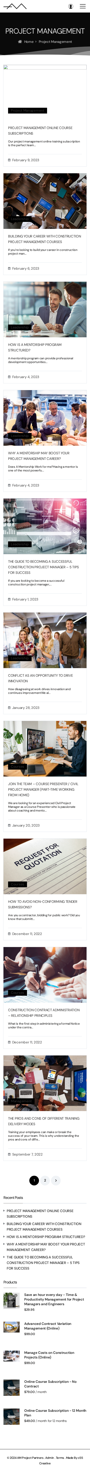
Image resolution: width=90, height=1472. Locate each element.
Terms (60, 1458)
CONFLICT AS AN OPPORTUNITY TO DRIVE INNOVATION (40, 678)
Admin (49, 1458)
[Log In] (70, 6)
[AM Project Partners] (15, 6)
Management (21, 1101)
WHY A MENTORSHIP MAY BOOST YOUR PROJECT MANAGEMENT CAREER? (38, 456)
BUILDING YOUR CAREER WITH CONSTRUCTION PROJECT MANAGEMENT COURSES (44, 239)
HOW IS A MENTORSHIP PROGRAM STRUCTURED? (35, 347)
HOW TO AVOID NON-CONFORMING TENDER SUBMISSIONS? (42, 904)
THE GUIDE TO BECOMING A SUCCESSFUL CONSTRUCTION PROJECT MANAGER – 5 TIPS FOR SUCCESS (43, 567)
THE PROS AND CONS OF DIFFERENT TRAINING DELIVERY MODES (43, 1121)
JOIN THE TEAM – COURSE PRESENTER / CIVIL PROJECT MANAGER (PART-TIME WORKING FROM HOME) (43, 789)
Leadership (20, 219)
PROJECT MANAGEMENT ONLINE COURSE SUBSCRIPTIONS (40, 131)
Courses (17, 766)
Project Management (27, 110)
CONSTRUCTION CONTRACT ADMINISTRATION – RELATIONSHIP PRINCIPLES (43, 1013)
